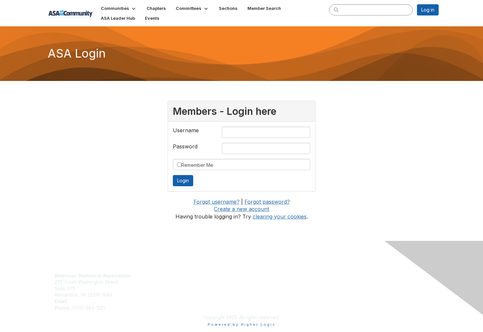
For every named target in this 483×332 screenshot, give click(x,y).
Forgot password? (267, 201)
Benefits (158, 282)
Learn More (162, 288)
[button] (119, 8)
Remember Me (197, 165)
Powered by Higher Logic (242, 324)
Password (185, 146)
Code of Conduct (263, 282)
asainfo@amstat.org (90, 301)
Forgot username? (217, 201)
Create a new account (241, 209)
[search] (336, 9)
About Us (254, 275)
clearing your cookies (280, 216)
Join (154, 275)
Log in (427, 10)
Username (186, 130)
